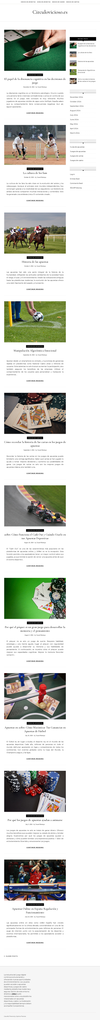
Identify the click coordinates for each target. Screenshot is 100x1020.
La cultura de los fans (35, 173)
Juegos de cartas (72, 2)
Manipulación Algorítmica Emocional (35, 350)
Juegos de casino (58, 2)
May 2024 (74, 124)
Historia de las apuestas (35, 261)
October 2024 (75, 102)
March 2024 (75, 133)
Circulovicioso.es (50, 12)
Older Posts (11, 956)
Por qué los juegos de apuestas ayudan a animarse (35, 820)
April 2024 (74, 128)
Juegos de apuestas (28, 2)
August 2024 (75, 111)
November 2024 (76, 97)
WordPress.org (76, 188)
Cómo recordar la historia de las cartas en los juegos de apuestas (87, 80)
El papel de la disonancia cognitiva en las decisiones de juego (87, 45)
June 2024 (74, 120)
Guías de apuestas (44, 2)
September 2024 (77, 106)
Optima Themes (21, 1016)
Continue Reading (35, 113)
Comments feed (76, 183)
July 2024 (74, 115)
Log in (72, 174)
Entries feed (74, 179)
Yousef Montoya (42, 87)
